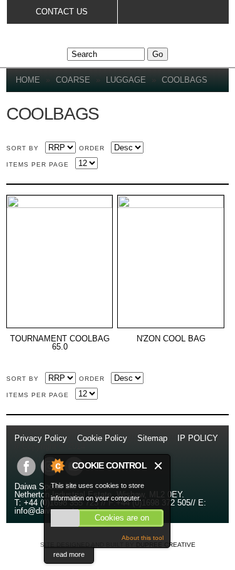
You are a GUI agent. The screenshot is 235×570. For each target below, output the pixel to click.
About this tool (143, 537)
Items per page (37, 164)
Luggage (126, 80)
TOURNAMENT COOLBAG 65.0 (60, 342)
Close (159, 466)
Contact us (62, 11)
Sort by (22, 148)
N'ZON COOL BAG (171, 338)
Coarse (73, 80)
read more (69, 554)
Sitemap (152, 438)
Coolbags (184, 80)
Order (92, 148)
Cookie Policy (102, 438)
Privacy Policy (42, 438)
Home (28, 80)
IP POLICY (197, 438)
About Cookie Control (57, 465)
